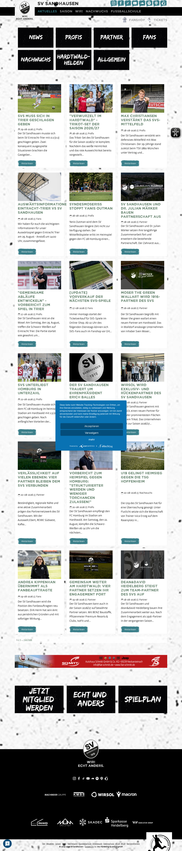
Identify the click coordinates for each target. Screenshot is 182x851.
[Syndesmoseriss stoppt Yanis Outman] (91, 186)
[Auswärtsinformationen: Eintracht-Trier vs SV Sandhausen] (39, 186)
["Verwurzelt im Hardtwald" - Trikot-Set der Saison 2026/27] (91, 98)
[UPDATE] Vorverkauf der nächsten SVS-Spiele (90, 296)
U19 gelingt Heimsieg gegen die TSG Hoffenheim (141, 477)
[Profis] (73, 37)
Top (43, 843)
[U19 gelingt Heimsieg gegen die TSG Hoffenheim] (142, 455)
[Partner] (111, 37)
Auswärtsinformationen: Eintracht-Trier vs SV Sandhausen (44, 208)
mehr (92, 439)
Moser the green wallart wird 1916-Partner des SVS (140, 296)
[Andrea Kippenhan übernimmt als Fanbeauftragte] (39, 564)
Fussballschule (126, 11)
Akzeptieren (91, 426)
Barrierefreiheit (133, 843)
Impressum (97, 843)
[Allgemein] (111, 59)
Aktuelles (47, 11)
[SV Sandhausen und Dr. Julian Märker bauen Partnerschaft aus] (142, 186)
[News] (35, 37)
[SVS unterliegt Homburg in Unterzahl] (39, 367)
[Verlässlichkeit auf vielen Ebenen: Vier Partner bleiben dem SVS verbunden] (39, 455)
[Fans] (149, 37)
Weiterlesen (27, 163)
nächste (28, 639)
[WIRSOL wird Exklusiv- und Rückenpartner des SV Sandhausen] (142, 367)
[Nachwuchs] (35, 59)
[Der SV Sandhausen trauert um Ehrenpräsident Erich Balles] (91, 367)
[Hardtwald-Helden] (73, 59)
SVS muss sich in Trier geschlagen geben (36, 120)
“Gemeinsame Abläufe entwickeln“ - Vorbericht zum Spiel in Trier (34, 300)
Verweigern (92, 432)
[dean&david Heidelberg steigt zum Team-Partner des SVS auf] (142, 564)
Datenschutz (108, 843)
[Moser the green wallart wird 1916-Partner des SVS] (142, 274)
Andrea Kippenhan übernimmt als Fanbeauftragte (36, 586)
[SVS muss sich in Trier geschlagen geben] (39, 98)
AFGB (123, 843)
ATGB (117, 843)
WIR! (79, 11)
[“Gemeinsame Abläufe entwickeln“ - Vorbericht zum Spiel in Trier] (39, 274)
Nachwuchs (97, 11)
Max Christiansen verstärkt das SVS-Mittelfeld (140, 120)
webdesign (89, 846)
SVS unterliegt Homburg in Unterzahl (33, 389)
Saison (66, 11)
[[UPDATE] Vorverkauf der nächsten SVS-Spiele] (91, 274)
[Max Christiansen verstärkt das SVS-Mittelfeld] (142, 98)
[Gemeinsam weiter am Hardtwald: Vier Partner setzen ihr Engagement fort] (91, 564)
